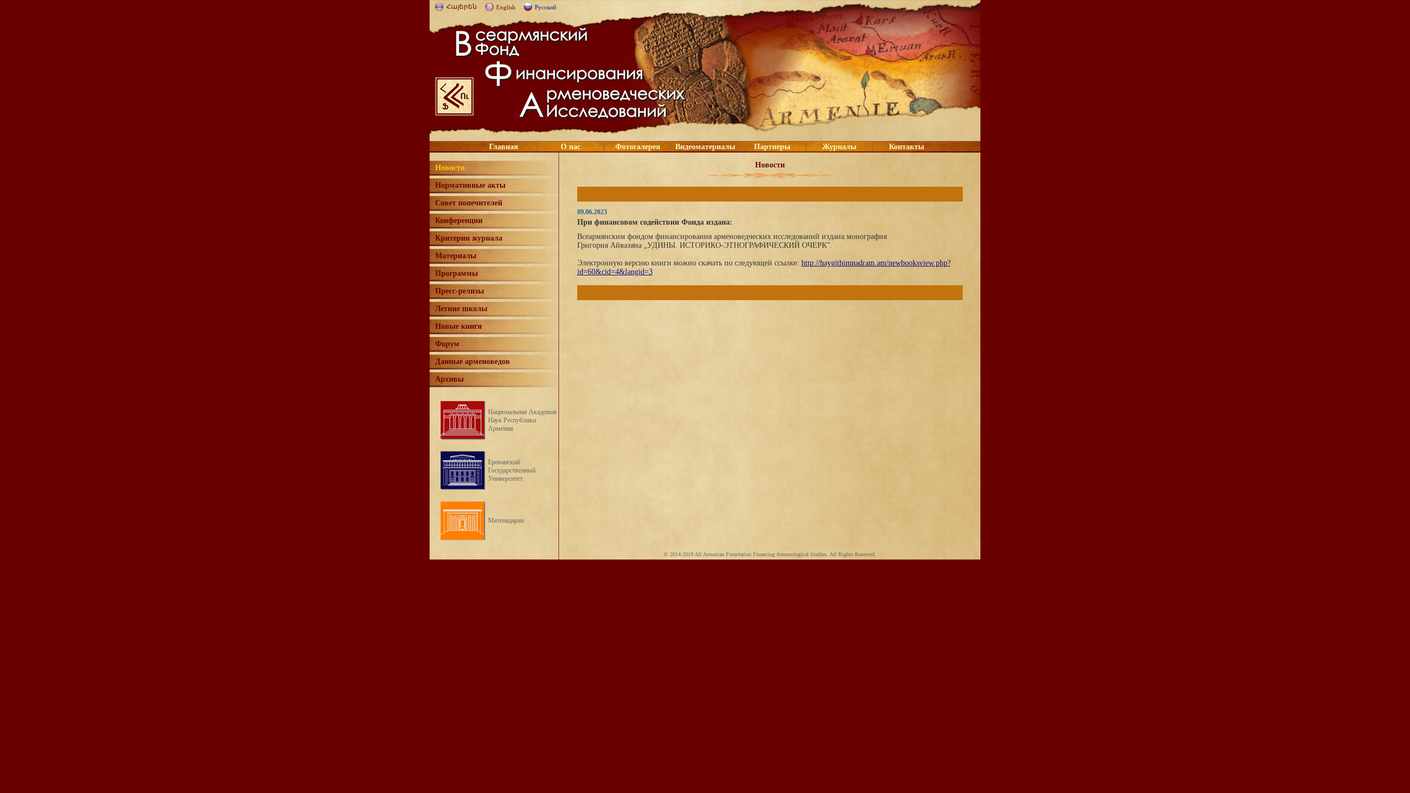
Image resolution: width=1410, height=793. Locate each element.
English (506, 7)
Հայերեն (461, 6)
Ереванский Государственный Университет (511, 470)
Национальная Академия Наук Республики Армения (522, 420)
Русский (545, 7)
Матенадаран (506, 520)
